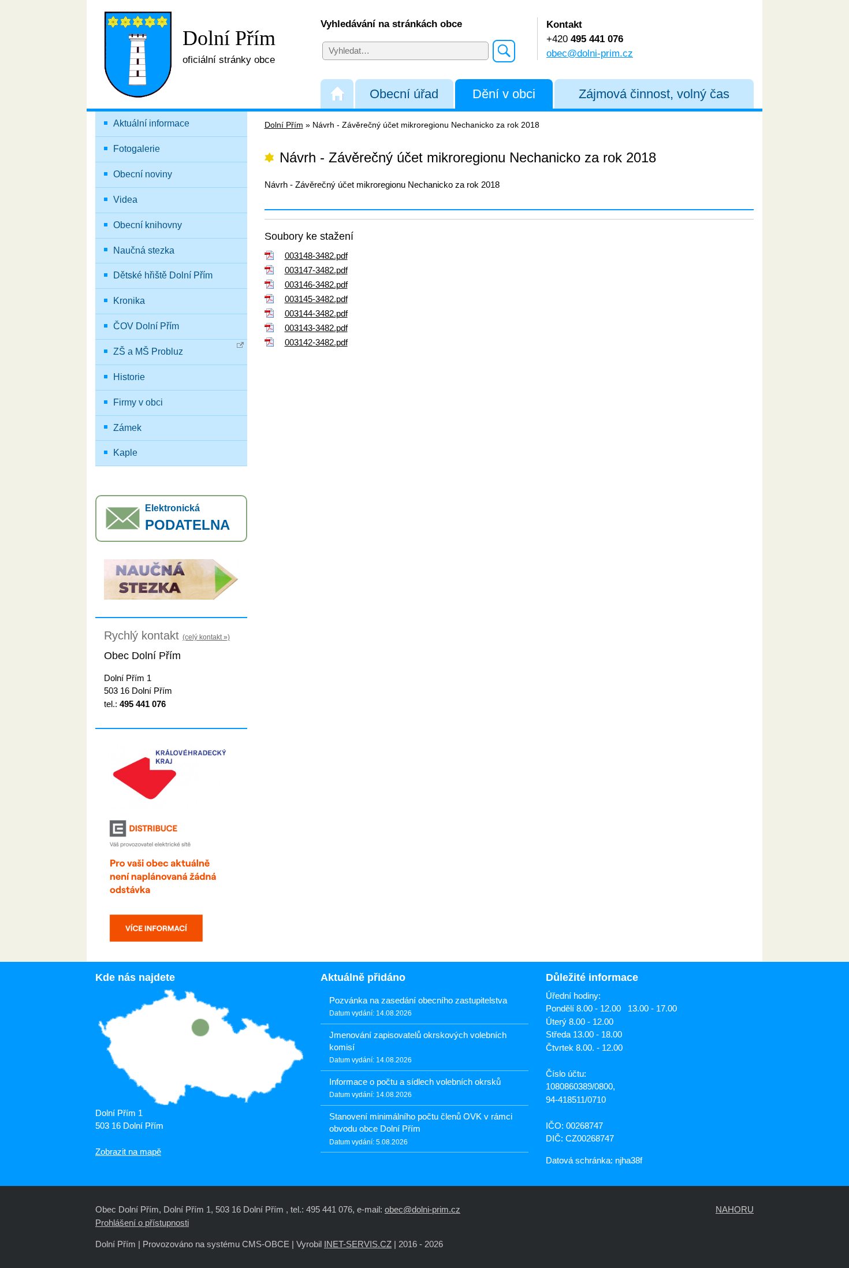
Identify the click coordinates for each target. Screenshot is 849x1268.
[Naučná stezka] (171, 578)
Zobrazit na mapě (128, 1152)
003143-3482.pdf (316, 328)
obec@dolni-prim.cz (589, 53)
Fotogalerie (136, 149)
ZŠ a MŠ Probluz (148, 351)
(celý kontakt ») (206, 637)
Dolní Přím (284, 125)
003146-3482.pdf (316, 284)
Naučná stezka (143, 250)
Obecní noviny (142, 174)
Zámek (127, 428)
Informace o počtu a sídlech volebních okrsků (415, 1082)
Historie (129, 377)
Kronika (129, 301)
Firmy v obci (138, 402)
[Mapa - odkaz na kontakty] (199, 1048)
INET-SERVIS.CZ (358, 1244)
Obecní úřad (404, 94)
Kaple (125, 453)
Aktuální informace (151, 123)
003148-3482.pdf (316, 256)
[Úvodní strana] (337, 94)
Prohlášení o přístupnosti (142, 1223)
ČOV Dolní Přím (146, 326)
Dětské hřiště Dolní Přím (163, 275)
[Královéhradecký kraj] (171, 773)
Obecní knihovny (147, 225)
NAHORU (735, 1209)
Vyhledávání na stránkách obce (391, 23)
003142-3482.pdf (316, 342)
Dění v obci (503, 94)
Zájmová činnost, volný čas (654, 94)
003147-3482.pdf (316, 270)
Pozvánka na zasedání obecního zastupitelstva (418, 1000)
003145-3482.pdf (316, 299)
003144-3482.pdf (316, 313)
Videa (125, 199)
